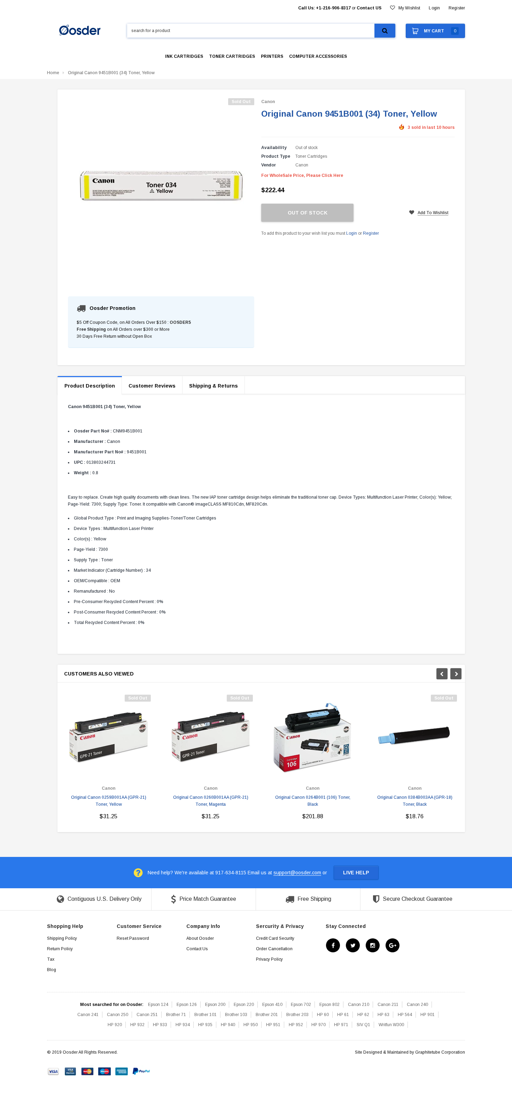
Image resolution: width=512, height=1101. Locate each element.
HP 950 (250, 1024)
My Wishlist (409, 8)
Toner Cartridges (311, 156)
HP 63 (383, 1014)
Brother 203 (297, 1014)
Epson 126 (187, 1004)
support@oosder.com (297, 872)
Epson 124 (158, 1004)
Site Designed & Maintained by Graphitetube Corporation (410, 1052)
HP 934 (183, 1024)
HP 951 (273, 1024)
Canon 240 (417, 1004)
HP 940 (228, 1024)
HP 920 (115, 1024)
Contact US (369, 8)
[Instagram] (372, 945)
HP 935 (205, 1024)
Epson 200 (215, 1004)
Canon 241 (88, 1014)
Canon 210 (358, 1004)
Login (351, 233)
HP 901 (427, 1014)
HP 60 (323, 1014)
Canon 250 (117, 1014)
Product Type (275, 156)
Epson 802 (329, 1004)
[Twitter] (353, 945)
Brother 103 (236, 1014)
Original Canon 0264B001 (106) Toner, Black (312, 801)
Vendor (268, 165)
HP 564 (405, 1014)
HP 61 (343, 1014)
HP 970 (318, 1024)
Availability (274, 147)
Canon (268, 101)
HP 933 (160, 1024)
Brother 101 (205, 1014)
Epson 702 (301, 1004)
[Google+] (392, 945)
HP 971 (341, 1024)
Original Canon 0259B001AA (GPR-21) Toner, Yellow (108, 801)
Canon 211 (388, 1004)
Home (53, 72)
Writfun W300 (391, 1024)
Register (457, 8)
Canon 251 (147, 1014)
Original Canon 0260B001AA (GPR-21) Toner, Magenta (210, 801)
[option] (108, 760)
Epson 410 (272, 1004)
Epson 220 (244, 1004)
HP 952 (296, 1024)
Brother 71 (176, 1014)
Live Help (356, 872)
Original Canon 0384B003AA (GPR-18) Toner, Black (414, 801)
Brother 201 (267, 1014)
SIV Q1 (363, 1024)
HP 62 (363, 1014)
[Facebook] (333, 945)
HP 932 (137, 1024)
